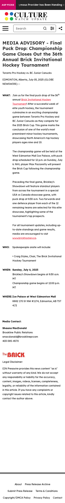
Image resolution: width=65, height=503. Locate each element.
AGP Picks (8, 5)
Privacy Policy (42, 497)
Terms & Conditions (47, 490)
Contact (57, 497)
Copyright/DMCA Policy (17, 497)
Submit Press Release (20, 490)
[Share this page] (60, 28)
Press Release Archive (37, 484)
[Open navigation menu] (5, 28)
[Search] (45, 28)
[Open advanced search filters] (52, 28)
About (18, 484)
